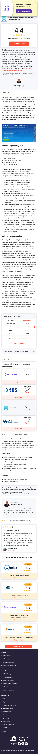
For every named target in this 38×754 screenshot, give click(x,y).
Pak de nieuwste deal (23, 11)
